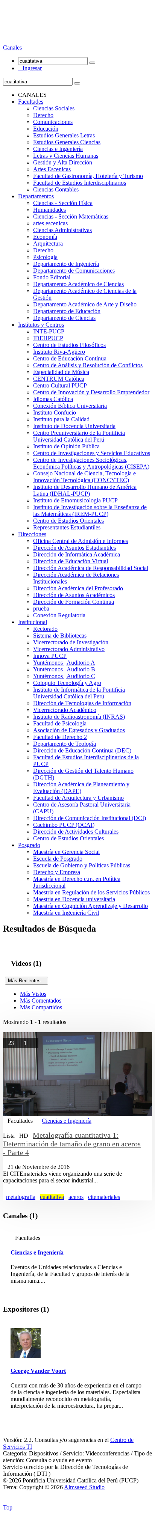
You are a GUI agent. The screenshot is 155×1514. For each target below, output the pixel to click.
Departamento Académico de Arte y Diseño (85, 304)
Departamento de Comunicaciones (74, 270)
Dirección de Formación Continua (73, 602)
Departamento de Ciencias (64, 318)
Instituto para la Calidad (61, 419)
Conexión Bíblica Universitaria (70, 406)
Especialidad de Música (61, 372)
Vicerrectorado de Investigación (70, 642)
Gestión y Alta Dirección (62, 162)
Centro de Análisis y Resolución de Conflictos (88, 365)
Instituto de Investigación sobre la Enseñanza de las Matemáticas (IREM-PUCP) (90, 510)
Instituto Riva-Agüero (59, 351)
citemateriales (104, 1197)
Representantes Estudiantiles (66, 527)
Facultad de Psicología (60, 723)
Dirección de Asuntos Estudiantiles (74, 547)
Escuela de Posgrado (57, 858)
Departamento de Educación (66, 311)
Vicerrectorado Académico (64, 710)
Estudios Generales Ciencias (66, 142)
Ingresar (30, 68)
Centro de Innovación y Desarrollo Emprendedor (91, 392)
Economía (45, 237)
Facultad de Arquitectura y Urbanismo (78, 798)
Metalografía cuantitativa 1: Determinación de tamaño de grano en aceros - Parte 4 (72, 1144)
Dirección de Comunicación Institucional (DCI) (89, 818)
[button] (13, 47)
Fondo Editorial (51, 277)
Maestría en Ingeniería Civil (66, 912)
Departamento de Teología (64, 743)
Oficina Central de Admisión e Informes (80, 541)
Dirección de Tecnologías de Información (82, 703)
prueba (41, 608)
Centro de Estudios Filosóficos (69, 345)
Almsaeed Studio (84, 1487)
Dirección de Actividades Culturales (76, 831)
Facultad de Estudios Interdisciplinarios (79, 182)
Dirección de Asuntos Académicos (74, 595)
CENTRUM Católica (58, 378)
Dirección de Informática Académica (76, 554)
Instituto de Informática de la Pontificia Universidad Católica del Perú (79, 693)
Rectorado (45, 629)
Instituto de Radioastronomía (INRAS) (79, 716)
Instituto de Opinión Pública (66, 446)
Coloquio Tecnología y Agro (67, 683)
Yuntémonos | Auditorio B (64, 669)
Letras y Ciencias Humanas (65, 155)
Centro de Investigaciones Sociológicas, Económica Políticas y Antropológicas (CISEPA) (91, 463)
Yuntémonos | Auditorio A (64, 662)
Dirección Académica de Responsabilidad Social (90, 568)
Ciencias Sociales (53, 108)
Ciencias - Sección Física (63, 203)
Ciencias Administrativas (62, 230)
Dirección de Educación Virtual (70, 561)
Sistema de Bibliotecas (60, 635)
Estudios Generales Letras (64, 135)
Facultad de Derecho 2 (60, 737)
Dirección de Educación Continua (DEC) (82, 750)
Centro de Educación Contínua (69, 358)
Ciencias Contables (56, 189)
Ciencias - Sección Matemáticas (70, 216)
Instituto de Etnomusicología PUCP (75, 500)
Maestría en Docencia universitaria (74, 899)
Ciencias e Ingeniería (58, 149)
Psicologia (45, 257)
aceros (76, 1197)
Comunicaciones (53, 122)
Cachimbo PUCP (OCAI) (63, 825)
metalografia (20, 1197)
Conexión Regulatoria (59, 615)
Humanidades (49, 210)
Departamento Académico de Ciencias (78, 284)
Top (7, 1507)
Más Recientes (26, 980)
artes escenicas (50, 223)
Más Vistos (33, 994)
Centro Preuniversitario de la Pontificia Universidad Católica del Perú (79, 436)
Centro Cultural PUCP (60, 385)
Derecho (43, 115)
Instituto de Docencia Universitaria (74, 426)
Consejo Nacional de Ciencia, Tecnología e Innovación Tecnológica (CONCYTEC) (84, 476)
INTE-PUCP (48, 331)
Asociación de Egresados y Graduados (79, 730)
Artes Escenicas (52, 169)
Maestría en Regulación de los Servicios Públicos (91, 892)
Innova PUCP (50, 656)
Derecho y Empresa (56, 872)
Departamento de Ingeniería (66, 264)
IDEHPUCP (48, 338)
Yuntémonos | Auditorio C (64, 676)
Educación (45, 128)
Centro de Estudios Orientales (68, 520)
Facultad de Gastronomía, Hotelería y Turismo (88, 176)
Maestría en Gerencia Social (66, 852)
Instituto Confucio (54, 412)
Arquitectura (48, 243)
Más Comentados (40, 1000)
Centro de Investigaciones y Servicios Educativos (91, 453)
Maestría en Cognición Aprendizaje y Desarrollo (90, 906)
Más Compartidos (41, 1007)
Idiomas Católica (53, 399)
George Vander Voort (38, 1371)
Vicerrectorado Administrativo (69, 649)
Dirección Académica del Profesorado (78, 588)
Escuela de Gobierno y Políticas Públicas (81, 865)
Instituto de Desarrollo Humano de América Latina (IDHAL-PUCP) (85, 490)
